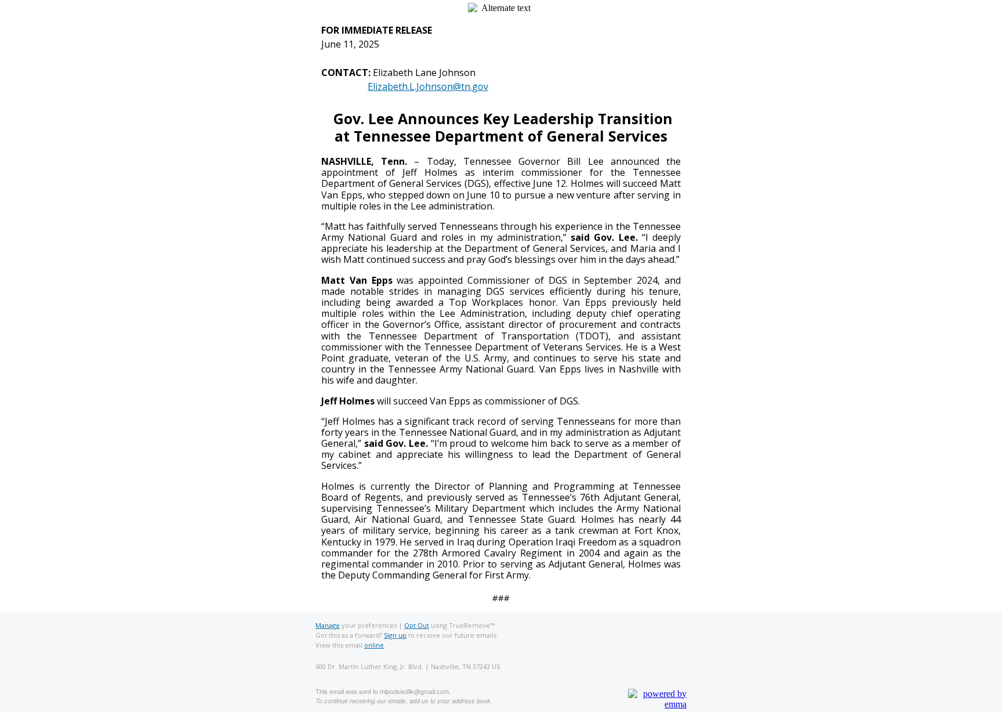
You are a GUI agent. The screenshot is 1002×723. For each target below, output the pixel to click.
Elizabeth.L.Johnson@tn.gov (428, 86)
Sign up (395, 635)
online (374, 645)
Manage (327, 625)
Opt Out (416, 625)
